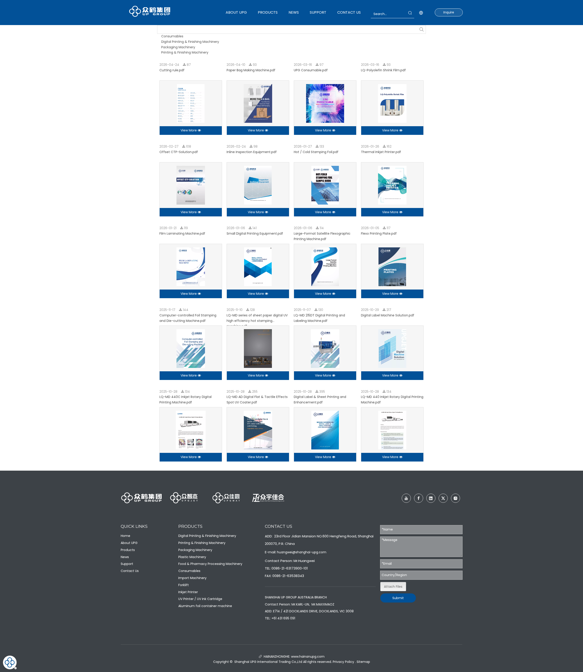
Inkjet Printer (188, 592)
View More (189, 130)
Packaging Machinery (178, 47)
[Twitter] (443, 498)
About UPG (129, 543)
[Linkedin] (430, 498)
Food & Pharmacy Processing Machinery (210, 564)
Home (125, 535)
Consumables (172, 36)
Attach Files (393, 586)
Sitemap (363, 661)
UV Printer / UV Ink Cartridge (200, 599)
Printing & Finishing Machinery (184, 52)
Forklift (183, 585)
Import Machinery (192, 578)
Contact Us (130, 571)
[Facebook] (418, 498)
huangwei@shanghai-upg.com (301, 552)
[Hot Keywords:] (421, 29)
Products (128, 550)
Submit (398, 598)
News (125, 557)
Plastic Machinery (192, 557)
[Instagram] (455, 498)
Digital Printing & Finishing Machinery (190, 41)
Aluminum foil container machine (205, 606)
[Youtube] (406, 498)
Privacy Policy (343, 661)
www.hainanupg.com (307, 656)
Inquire (448, 12)
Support (127, 564)
